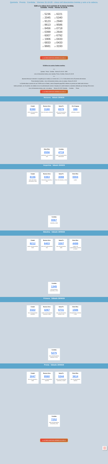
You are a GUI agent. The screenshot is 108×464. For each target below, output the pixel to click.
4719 (61, 152)
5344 (61, 376)
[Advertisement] (54, 131)
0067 (54, 220)
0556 (47, 152)
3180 (47, 109)
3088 (61, 177)
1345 (54, 286)
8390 (32, 109)
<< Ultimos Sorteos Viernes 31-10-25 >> (54, 57)
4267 (47, 309)
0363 (47, 177)
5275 (54, 353)
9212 (32, 243)
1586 (75, 309)
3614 (75, 376)
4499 (75, 243)
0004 (75, 177)
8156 (32, 177)
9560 (47, 376)
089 (75, 109)
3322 (32, 309)
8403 (47, 243)
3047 (32, 376)
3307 (61, 243)
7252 (54, 419)
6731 (61, 309)
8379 (61, 109)
